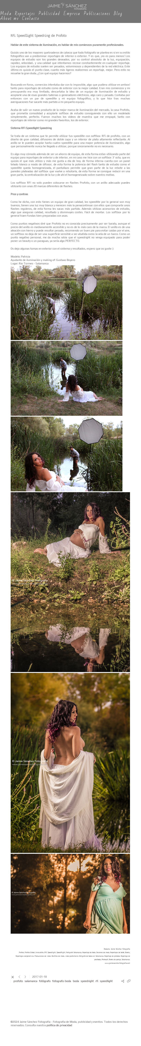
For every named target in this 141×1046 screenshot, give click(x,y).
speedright (87, 981)
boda (76, 981)
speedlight (106, 981)
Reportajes (25, 14)
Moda (6, 14)
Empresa (72, 14)
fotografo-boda (61, 981)
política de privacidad (59, 1025)
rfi (96, 981)
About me (9, 18)
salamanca (31, 981)
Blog (118, 14)
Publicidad (49, 14)
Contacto (30, 18)
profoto (18, 981)
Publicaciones (97, 14)
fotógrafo (45, 981)
